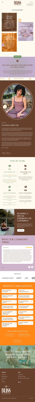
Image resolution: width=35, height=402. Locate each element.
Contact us (20, 374)
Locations (4, 378)
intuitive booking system (10, 196)
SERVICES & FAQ (4, 376)
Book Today (17, 56)
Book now (30, 4)
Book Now (20, 230)
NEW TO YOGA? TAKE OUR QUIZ (23, 378)
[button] (6, 3)
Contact (31, 2)
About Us (3, 374)
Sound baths (17, 341)
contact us (8, 181)
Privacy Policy (31, 398)
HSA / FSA (3, 381)
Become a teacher (21, 376)
